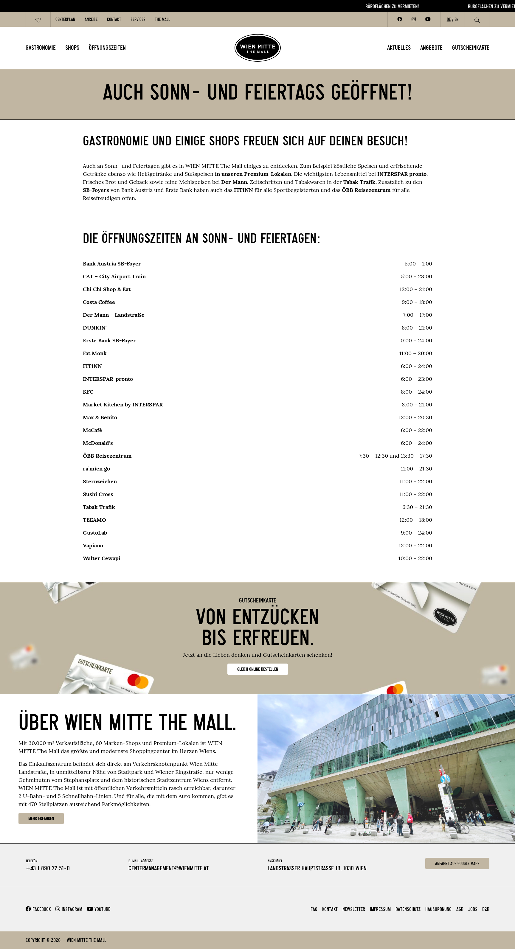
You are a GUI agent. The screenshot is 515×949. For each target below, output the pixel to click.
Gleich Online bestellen (257, 669)
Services (138, 19)
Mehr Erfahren (41, 818)
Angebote (431, 48)
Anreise (91, 19)
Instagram (71, 909)
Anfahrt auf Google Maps (457, 863)
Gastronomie (41, 48)
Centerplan (65, 19)
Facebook (41, 909)
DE (449, 19)
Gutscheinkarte (470, 48)
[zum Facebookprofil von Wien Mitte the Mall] (400, 19)
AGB (459, 909)
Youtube (101, 909)
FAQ (314, 909)
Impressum (380, 909)
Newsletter (353, 909)
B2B (485, 909)
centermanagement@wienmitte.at (168, 868)
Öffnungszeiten (107, 48)
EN (456, 19)
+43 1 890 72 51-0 (48, 868)
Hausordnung (438, 909)
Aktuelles (399, 48)
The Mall (162, 19)
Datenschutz (408, 909)
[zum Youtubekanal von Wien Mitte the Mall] (428, 19)
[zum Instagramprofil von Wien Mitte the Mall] (414, 19)
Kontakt (114, 19)
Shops (72, 48)
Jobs (472, 909)
